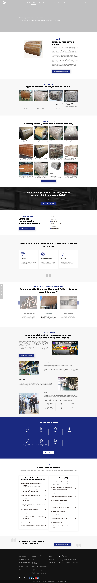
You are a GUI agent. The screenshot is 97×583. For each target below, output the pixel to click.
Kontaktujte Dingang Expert (48, 203)
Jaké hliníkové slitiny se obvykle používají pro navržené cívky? (31, 499)
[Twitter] (34, 578)
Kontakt (63, 2)
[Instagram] (38, 578)
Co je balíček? (55, 514)
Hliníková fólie (21, 565)
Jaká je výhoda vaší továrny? (58, 511)
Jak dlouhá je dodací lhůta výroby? (59, 481)
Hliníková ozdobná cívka (23, 566)
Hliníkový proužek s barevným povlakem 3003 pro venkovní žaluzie (25, 141)
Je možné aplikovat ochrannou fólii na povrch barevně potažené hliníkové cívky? (61, 488)
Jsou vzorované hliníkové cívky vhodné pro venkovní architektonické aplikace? (33, 505)
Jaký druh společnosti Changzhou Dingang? (61, 496)
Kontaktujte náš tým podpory (27, 228)
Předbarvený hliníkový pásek (24, 558)
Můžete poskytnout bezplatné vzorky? (60, 507)
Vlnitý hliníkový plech (22, 556)
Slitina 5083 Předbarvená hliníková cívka (39, 563)
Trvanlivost (53, 226)
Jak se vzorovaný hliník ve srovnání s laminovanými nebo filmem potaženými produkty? (32, 490)
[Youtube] (36, 578)
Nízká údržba (54, 221)
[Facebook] (29, 578)
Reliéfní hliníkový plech (23, 560)
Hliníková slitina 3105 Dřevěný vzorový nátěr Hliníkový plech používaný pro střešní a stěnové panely (26, 159)
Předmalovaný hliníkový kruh (24, 559)
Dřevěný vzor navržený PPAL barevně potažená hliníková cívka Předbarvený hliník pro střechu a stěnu (71, 159)
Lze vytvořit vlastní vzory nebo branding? (30, 495)
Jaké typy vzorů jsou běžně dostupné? (30, 522)
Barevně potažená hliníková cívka (25, 555)
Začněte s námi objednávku (26, 355)
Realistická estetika (55, 228)
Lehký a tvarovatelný (56, 223)
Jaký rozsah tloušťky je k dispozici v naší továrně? (62, 493)
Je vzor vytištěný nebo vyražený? (29, 513)
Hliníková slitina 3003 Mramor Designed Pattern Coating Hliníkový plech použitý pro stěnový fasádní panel (41, 177)
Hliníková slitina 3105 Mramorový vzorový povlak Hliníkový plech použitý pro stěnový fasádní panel (71, 141)
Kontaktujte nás (48, 452)
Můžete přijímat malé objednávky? (59, 500)
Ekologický (53, 219)
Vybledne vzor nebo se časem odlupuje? (30, 509)
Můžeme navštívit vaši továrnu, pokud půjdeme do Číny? (62, 526)
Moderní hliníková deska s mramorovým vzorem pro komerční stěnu (41, 141)
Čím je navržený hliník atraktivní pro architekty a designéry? (32, 484)
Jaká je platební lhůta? (57, 522)
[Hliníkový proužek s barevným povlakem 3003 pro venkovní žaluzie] (26, 132)
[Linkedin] (31, 578)
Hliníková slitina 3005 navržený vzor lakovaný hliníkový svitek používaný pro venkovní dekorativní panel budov (71, 177)
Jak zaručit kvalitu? (56, 504)
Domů (28, 2)
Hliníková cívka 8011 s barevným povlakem (39, 566)
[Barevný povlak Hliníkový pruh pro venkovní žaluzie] (41, 150)
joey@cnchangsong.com (65, 555)
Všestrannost (54, 216)
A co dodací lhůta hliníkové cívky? (59, 518)
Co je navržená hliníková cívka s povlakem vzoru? (32, 525)
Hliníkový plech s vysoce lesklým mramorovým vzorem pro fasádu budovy (56, 141)
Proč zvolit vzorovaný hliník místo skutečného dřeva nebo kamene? (33, 517)
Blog (59, 2)
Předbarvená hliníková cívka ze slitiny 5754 (40, 565)
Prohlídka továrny (52, 2)
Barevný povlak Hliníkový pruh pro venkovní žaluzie (41, 159)
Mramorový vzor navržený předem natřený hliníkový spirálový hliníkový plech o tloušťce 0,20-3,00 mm (56, 177)
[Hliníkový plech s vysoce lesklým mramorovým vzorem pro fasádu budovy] (56, 132)
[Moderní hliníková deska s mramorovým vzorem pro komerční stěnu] (41, 132)
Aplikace (40, 2)
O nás (44, 2)
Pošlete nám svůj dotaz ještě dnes (61, 71)
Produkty (33, 2)
